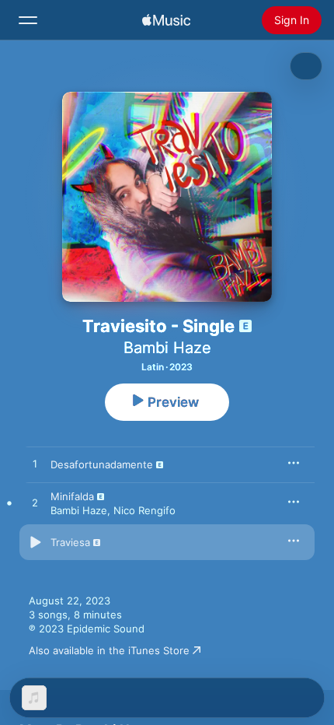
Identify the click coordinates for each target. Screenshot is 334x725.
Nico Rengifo (144, 510)
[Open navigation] (28, 20)
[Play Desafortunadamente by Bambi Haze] (34, 464)
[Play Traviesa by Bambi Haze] (34, 542)
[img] (166, 20)
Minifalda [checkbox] (72, 496)
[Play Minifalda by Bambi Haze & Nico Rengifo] (34, 503)
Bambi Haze (167, 347)
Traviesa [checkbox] (70, 542)
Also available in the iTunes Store (109, 650)
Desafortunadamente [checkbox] (101, 464)
